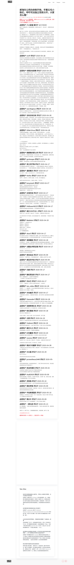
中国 (34, 17)
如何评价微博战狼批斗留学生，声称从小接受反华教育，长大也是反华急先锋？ (37, 495)
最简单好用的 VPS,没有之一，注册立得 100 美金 (31, 415)
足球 (43, 17)
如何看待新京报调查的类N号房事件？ (32, 508)
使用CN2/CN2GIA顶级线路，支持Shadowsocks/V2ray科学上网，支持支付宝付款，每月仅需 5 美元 (37, 20)
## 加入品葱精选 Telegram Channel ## (29, 22)
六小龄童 (22, 17)
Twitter (63, 2)
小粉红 (36, 17)
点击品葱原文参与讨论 (24, 413)
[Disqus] (37, 439)
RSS (53, 2)
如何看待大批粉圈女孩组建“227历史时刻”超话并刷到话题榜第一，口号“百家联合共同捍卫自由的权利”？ (37, 532)
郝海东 (41, 17)
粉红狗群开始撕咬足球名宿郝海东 (31, 544)
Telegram (58, 2)
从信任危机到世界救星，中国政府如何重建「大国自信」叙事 (37, 520)
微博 (38, 17)
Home (49, 2)
